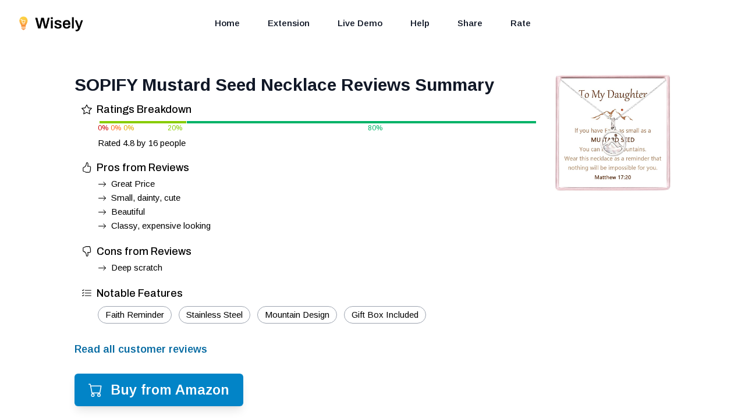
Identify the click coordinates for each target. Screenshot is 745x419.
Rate (520, 23)
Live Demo (360, 23)
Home (227, 23)
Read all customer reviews (140, 349)
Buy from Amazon (170, 389)
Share (470, 23)
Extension (289, 23)
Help (420, 23)
